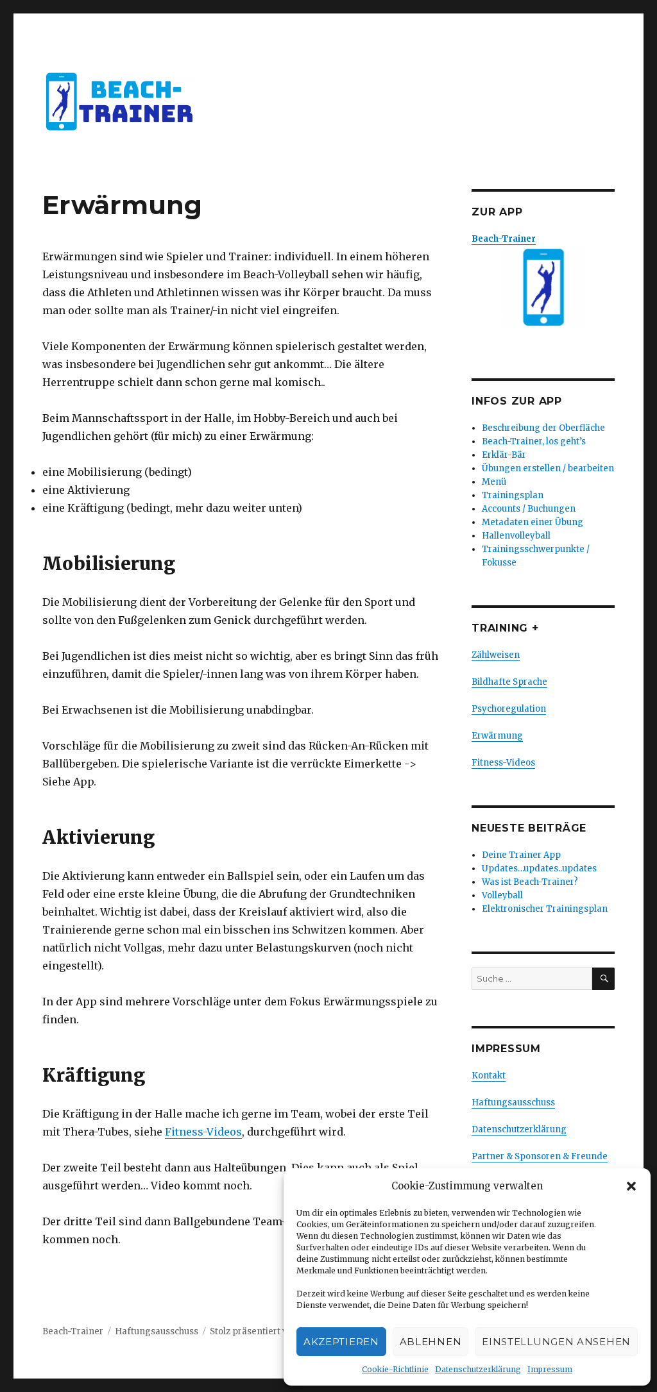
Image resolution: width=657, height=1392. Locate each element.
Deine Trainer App (521, 855)
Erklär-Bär (504, 454)
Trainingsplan (512, 495)
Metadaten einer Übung (532, 522)
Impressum (549, 1369)
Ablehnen (431, 1342)
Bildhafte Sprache (509, 681)
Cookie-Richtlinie (395, 1369)
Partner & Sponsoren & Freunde (540, 1156)
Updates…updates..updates (539, 868)
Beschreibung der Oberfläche (543, 428)
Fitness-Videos (203, 1131)
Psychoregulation (509, 708)
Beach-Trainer (72, 1331)
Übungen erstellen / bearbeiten (548, 468)
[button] (631, 1186)
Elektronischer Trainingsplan (545, 908)
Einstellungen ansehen (556, 1342)
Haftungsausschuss (513, 1102)
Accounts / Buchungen (529, 508)
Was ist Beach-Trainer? (530, 881)
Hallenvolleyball (516, 535)
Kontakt (489, 1075)
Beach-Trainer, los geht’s (534, 441)
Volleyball (502, 895)
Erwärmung (497, 735)
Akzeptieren (341, 1342)
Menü (494, 481)
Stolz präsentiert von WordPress (278, 1331)
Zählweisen (496, 655)
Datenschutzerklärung (478, 1369)
